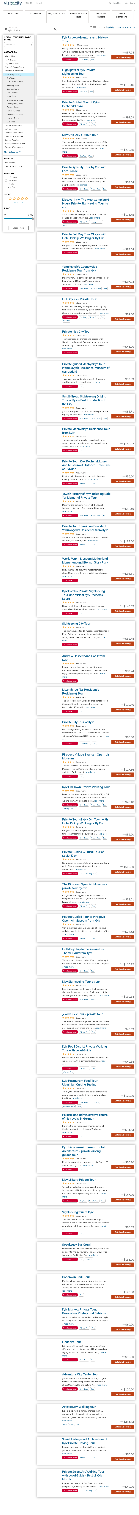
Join (126, 3)
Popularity (110, 27)
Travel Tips (117, 3)
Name (132, 27)
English (40, 3)
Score (118, 27)
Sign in (132, 3)
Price (125, 27)
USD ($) (29, 3)
